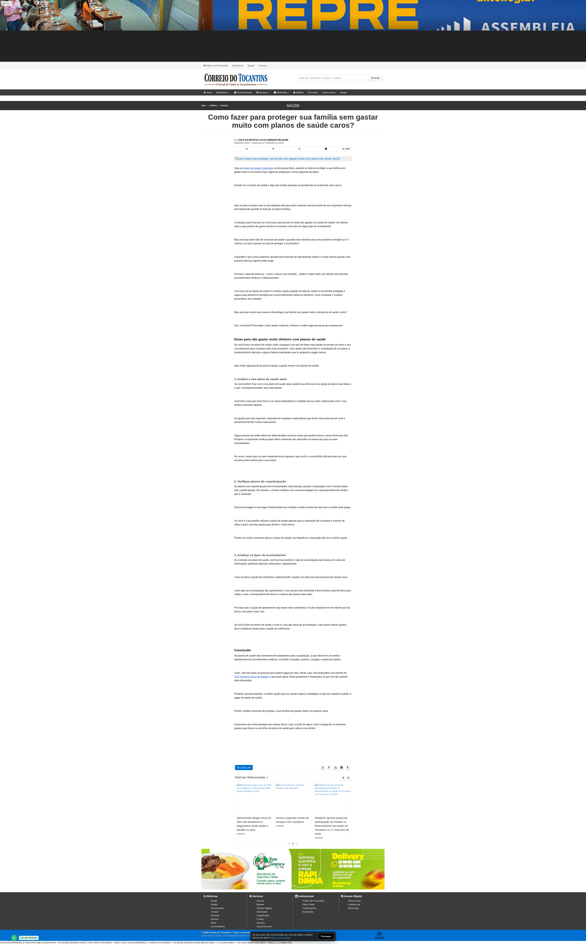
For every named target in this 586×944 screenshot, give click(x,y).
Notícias (224, 105)
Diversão (215, 915)
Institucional (306, 896)
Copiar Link (245, 767)
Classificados (263, 915)
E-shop (260, 919)
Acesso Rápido (352, 896)
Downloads (262, 912)
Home (209, 92)
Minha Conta (354, 901)
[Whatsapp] (246, 148)
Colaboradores (309, 908)
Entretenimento (244, 92)
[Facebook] (273, 148)
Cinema (214, 919)
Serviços (262, 92)
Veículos (261, 923)
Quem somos (328, 92)
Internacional (217, 908)
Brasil (213, 923)
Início (203, 105)
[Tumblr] (348, 767)
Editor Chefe (308, 904)
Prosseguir (326, 936)
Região (214, 904)
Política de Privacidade (216, 65)
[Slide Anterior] (343, 777)
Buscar (375, 77)
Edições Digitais (264, 908)
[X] (299, 148)
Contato (314, 92)
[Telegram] (325, 148)
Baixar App (353, 908)
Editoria (213, 105)
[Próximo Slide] (348, 777)
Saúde (293, 105)
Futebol (214, 912)
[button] (289, 843)
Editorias (222, 92)
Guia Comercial (264, 926)
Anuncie (263, 65)
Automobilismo (218, 926)
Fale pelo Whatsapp (28, 938)
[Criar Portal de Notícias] (379, 935)
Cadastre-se (354, 904)
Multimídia (281, 92)
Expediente (237, 65)
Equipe (251, 65)
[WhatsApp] (14, 938)
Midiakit (299, 92)
